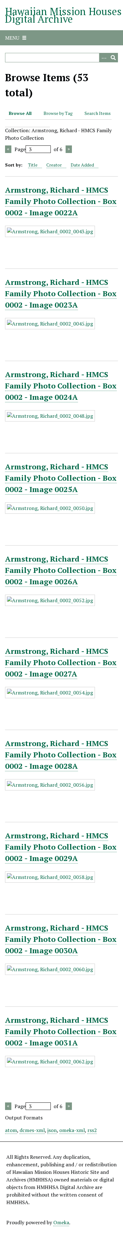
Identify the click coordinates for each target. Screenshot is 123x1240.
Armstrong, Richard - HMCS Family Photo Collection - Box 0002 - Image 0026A (61, 570)
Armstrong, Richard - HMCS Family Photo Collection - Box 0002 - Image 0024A (61, 385)
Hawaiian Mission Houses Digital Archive (63, 15)
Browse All (20, 113)
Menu (12, 37)
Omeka (61, 1222)
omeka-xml (72, 1130)
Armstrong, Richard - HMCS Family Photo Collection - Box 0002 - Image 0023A (61, 293)
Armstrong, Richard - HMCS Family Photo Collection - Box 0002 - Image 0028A (61, 754)
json (52, 1130)
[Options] (103, 57)
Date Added (82, 165)
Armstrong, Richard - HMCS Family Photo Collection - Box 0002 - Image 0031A (61, 1031)
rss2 (92, 1130)
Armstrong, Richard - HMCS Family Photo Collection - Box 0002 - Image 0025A (61, 477)
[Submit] (113, 57)
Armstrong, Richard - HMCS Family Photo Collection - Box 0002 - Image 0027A (61, 662)
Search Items (98, 113)
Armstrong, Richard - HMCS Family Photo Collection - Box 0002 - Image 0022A (61, 201)
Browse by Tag (58, 113)
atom (11, 1130)
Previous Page (8, 149)
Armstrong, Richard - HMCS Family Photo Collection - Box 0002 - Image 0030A (61, 939)
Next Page (69, 149)
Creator (54, 165)
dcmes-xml (32, 1130)
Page (20, 149)
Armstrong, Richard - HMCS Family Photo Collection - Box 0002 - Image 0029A (61, 846)
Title (33, 165)
